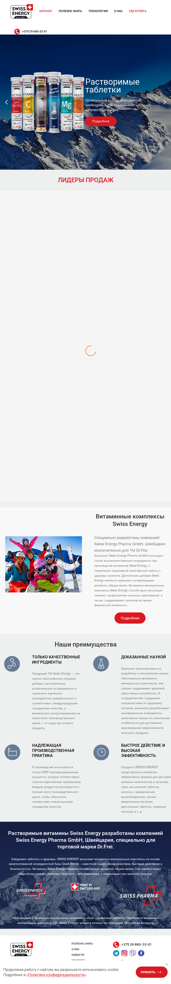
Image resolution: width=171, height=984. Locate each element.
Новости (78, 954)
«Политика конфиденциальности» (56, 975)
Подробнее (101, 121)
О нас (118, 11)
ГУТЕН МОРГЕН (85, 481)
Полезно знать (70, 11)
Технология (98, 11)
